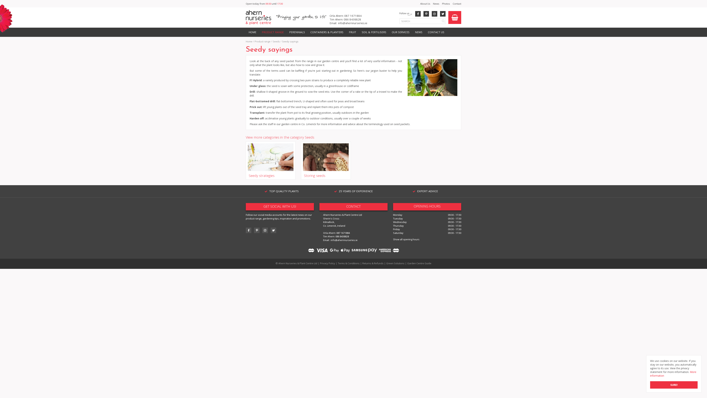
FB (418, 14)
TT (273, 230)
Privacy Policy (327, 263)
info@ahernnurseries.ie (352, 23)
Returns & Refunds (373, 263)
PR (426, 14)
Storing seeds (314, 175)
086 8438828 (352, 19)
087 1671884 (353, 16)
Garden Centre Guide (419, 263)
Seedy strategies (262, 175)
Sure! (674, 385)
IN (434, 14)
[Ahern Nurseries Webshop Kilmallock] (258, 17)
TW (443, 14)
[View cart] (454, 17)
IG (265, 230)
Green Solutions (395, 263)
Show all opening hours (406, 239)
